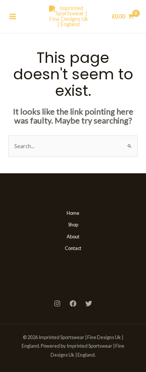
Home (73, 213)
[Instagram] (57, 303)
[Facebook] (73, 303)
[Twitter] (88, 303)
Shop (73, 225)
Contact (73, 248)
